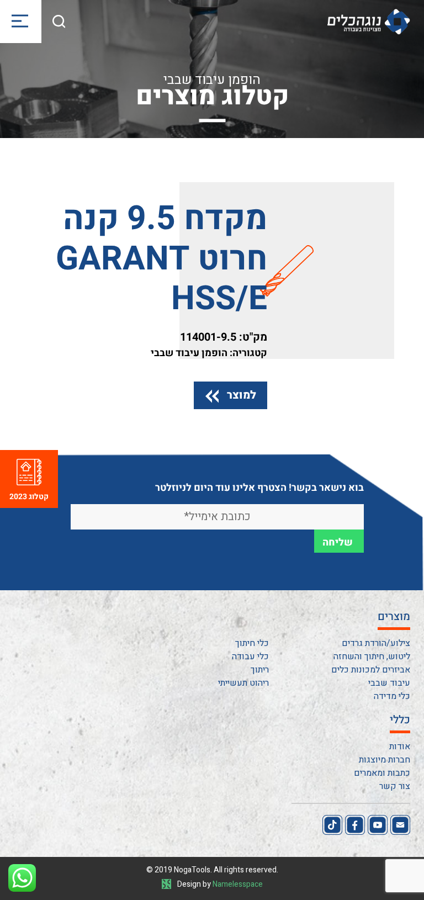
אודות (399, 746)
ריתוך (260, 669)
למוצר (241, 395)
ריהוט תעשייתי (243, 683)
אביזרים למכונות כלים (370, 669)
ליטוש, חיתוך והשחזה (371, 656)
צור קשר (394, 786)
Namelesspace (238, 884)
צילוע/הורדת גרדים (376, 643)
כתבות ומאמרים (382, 773)
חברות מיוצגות (384, 759)
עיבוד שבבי (389, 683)
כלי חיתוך (252, 643)
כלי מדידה (392, 696)
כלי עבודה (250, 656)
